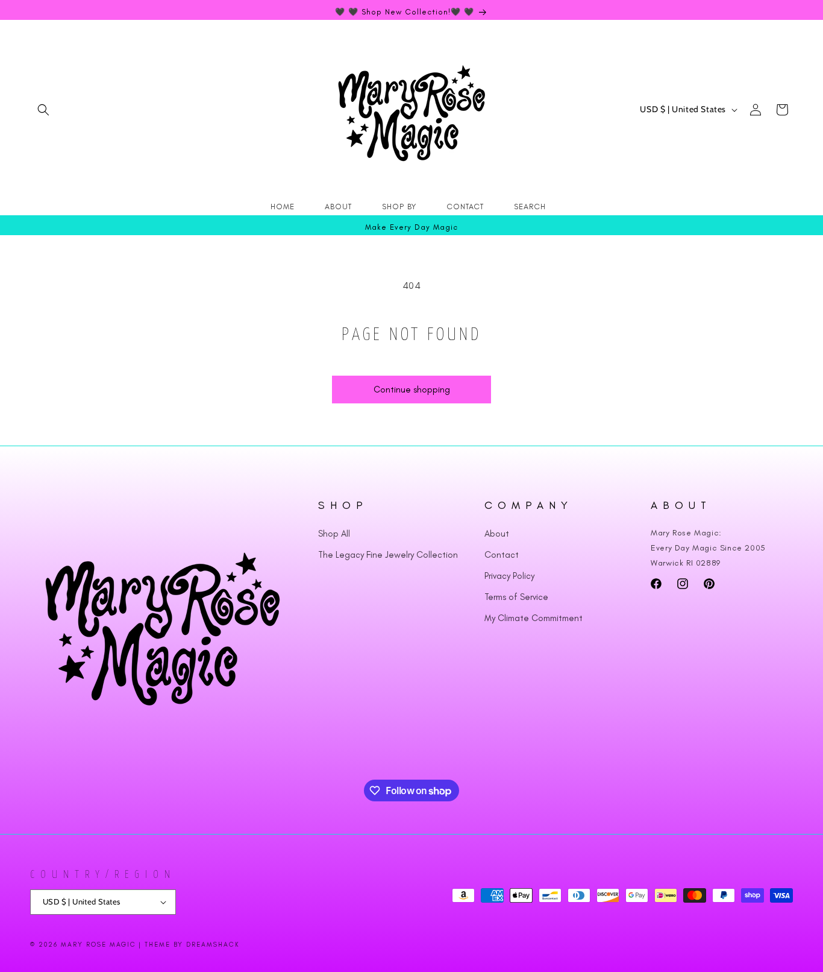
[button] (43, 109)
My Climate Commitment (533, 618)
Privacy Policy (509, 575)
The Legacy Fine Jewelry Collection (388, 554)
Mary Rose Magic (98, 944)
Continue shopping (412, 389)
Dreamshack (213, 944)
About (496, 533)
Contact (501, 554)
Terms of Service (516, 597)
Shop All (334, 533)
